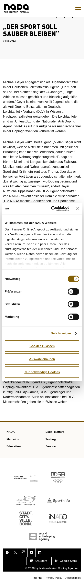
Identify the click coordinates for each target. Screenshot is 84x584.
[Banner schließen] (77, 208)
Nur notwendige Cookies (42, 372)
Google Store (68, 560)
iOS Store (41, 560)
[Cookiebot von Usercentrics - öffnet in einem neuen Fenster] (52, 208)
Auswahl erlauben (42, 359)
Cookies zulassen (42, 346)
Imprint (37, 577)
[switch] (73, 291)
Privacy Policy (53, 577)
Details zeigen (61, 333)
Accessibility (73, 577)
